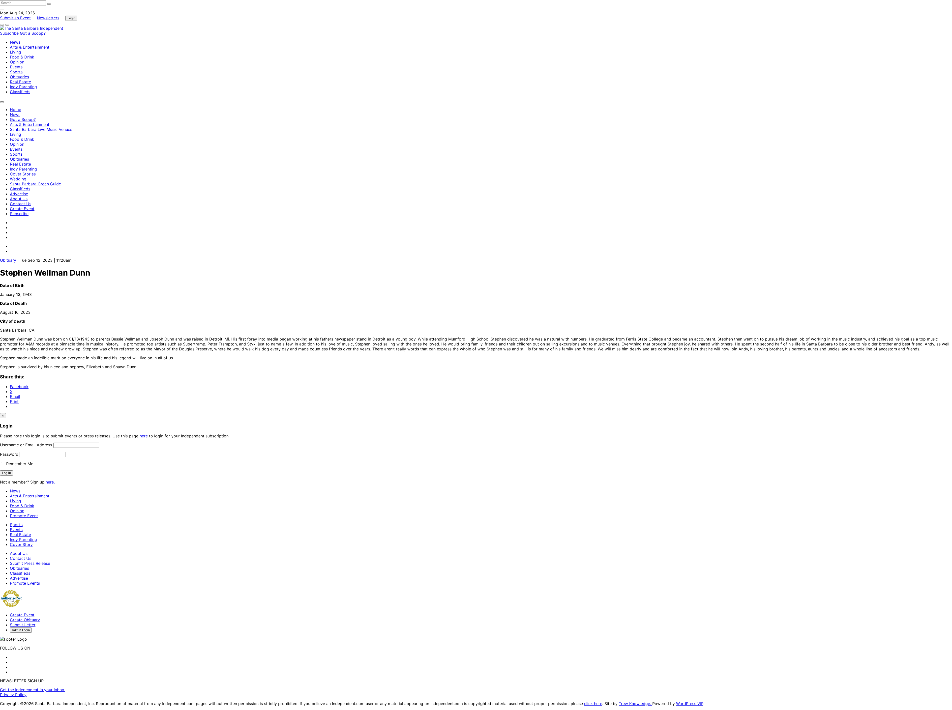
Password (9, 454)
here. (50, 482)
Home (15, 109)
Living (15, 52)
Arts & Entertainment (29, 47)
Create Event (22, 208)
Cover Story (21, 544)
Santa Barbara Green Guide (35, 183)
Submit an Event (15, 17)
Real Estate (20, 81)
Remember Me (19, 463)
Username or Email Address (26, 444)
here (144, 435)
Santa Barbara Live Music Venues (41, 129)
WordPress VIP (689, 703)
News (15, 42)
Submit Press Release (30, 563)
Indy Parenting (23, 86)
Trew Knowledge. (635, 703)
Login (71, 18)
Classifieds (20, 91)
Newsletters (48, 17)
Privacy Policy (13, 694)
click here (593, 703)
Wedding (18, 178)
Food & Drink (22, 57)
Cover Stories (23, 173)
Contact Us (20, 203)
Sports (16, 71)
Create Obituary (25, 619)
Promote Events (25, 583)
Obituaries (19, 76)
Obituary (8, 260)
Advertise (19, 193)
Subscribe (10, 33)
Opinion (17, 61)
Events (16, 66)
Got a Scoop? (33, 33)
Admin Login (21, 630)
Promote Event (24, 515)
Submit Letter (22, 624)
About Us (19, 198)
